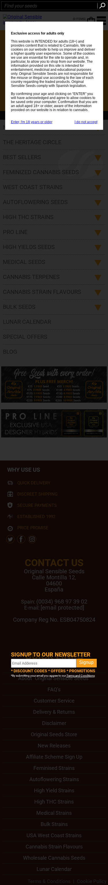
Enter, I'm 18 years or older (31, 122)
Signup (86, 662)
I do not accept (86, 122)
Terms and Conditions (81, 675)
